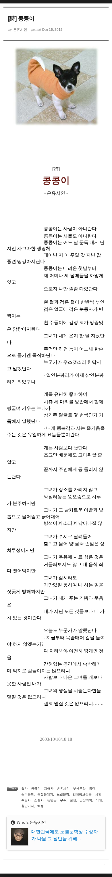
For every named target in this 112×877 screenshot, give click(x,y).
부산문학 (79, 788)
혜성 (40, 806)
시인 (98, 794)
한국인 (35, 788)
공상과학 (86, 800)
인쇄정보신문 (82, 794)
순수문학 (27, 794)
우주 (63, 800)
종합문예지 (45, 794)
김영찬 (48, 788)
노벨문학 (63, 794)
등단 (92, 788)
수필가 (26, 800)
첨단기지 (27, 806)
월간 (24, 788)
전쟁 (73, 800)
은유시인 (63, 788)
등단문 (52, 800)
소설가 (39, 800)
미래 (99, 800)
